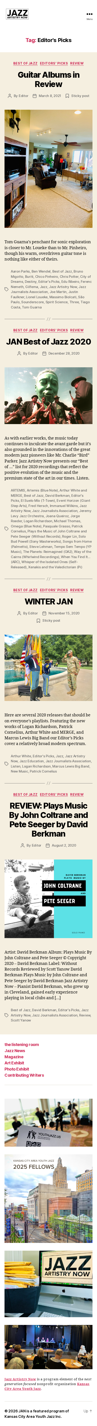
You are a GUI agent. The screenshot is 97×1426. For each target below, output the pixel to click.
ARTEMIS (18, 490)
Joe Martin (58, 292)
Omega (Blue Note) (26, 526)
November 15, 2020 (64, 613)
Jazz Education (31, 761)
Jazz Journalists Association (54, 511)
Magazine (14, 1056)
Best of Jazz (25, 63)
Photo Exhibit (17, 1069)
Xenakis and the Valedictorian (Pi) (55, 567)
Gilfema (31, 287)
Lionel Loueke (37, 297)
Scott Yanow (21, 1020)
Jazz (43, 287)
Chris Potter (69, 276)
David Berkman (57, 495)
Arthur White (21, 756)
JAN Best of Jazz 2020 (48, 342)
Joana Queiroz (57, 516)
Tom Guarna (32, 307)
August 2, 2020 (64, 845)
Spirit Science (57, 302)
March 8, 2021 (50, 96)
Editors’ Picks (54, 63)
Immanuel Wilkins (64, 506)
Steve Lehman (40, 546)
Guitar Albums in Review (48, 79)
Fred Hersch (38, 506)
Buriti (29, 276)
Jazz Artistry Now (63, 287)
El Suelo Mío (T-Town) (38, 500)
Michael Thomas (67, 521)
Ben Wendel (41, 271)
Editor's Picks (49, 281)
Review (77, 63)
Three (74, 302)
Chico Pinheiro (46, 276)
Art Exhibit (14, 1063)
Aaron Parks (20, 271)
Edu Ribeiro (70, 281)
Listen (15, 766)
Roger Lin (69, 536)
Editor (23, 96)
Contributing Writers (24, 1075)
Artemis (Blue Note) (42, 490)
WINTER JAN (48, 601)
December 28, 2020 (64, 353)
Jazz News (15, 1050)
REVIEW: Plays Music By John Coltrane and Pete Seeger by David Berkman (48, 820)
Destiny (31, 281)
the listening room (22, 1044)
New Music (19, 771)
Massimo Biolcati (62, 297)
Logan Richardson (38, 521)
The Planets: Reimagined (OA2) (47, 551)
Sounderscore (32, 302)
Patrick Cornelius (43, 771)
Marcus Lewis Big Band (70, 766)
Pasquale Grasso (56, 526)
